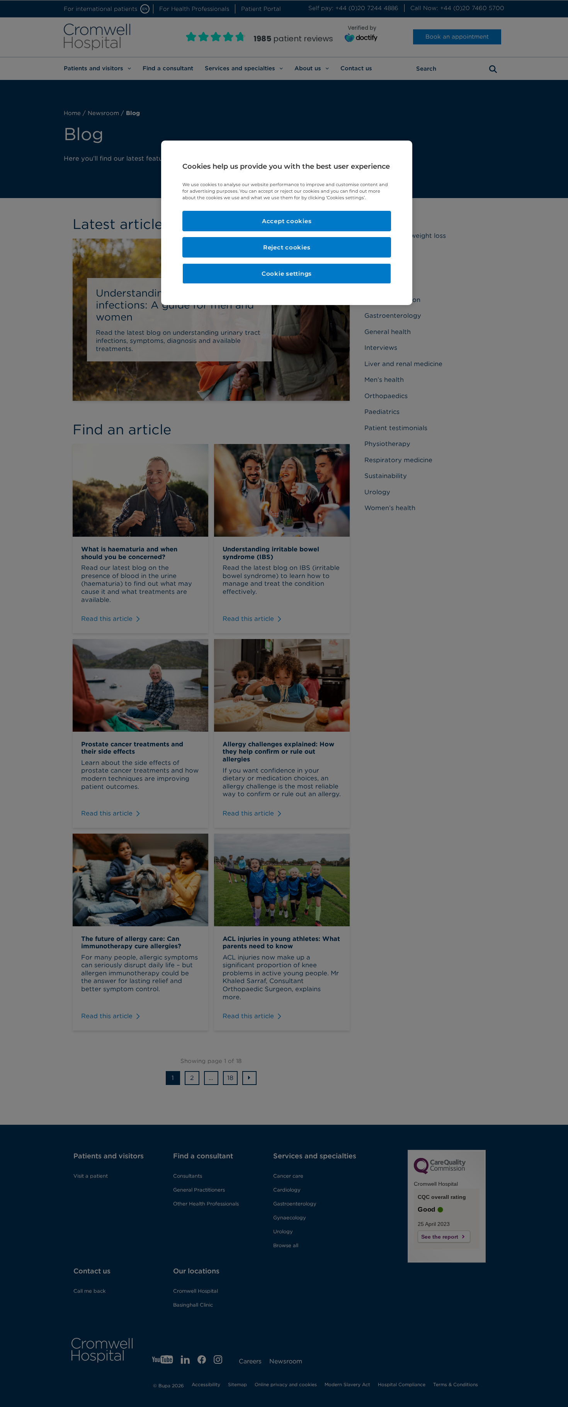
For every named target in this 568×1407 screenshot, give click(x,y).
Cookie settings (287, 273)
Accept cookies (287, 221)
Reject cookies (287, 247)
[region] (286, 223)
